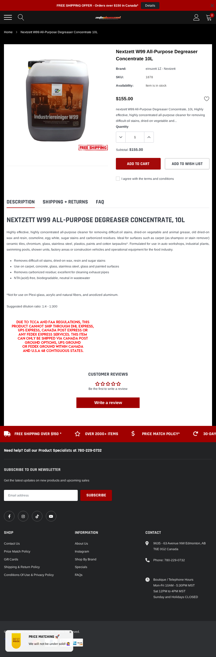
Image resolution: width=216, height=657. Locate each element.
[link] (9, 516)
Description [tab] (21, 202)
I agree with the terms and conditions (147, 179)
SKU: (120, 77)
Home (8, 32)
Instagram (82, 551)
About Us (81, 543)
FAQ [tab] (100, 202)
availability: (125, 85)
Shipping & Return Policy (22, 567)
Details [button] (150, 5)
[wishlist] (206, 98)
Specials (81, 567)
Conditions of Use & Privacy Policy (29, 575)
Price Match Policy (17, 551)
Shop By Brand (85, 559)
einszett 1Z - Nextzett (160, 69)
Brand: (121, 69)
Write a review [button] (108, 402)
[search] (21, 17)
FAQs (78, 575)
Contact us (12, 543)
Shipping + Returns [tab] (65, 202)
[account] (196, 17)
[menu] (8, 17)
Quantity (122, 126)
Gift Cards (11, 559)
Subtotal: (122, 150)
